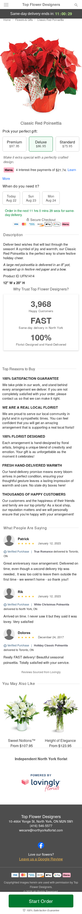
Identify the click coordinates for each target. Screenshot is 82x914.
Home (7, 19)
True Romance (43, 551)
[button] (72, 903)
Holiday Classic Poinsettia (51, 645)
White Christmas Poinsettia (51, 604)
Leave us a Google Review (41, 859)
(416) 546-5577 (41, 825)
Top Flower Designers (41, 4)
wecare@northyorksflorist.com (41, 830)
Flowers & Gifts (24, 19)
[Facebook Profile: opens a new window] (41, 845)
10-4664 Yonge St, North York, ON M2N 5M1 (41, 821)
